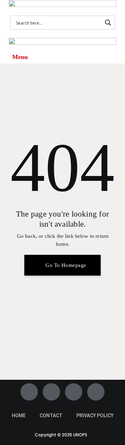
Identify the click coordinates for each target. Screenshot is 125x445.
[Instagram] (73, 392)
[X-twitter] (51, 392)
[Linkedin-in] (96, 392)
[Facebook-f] (29, 392)
